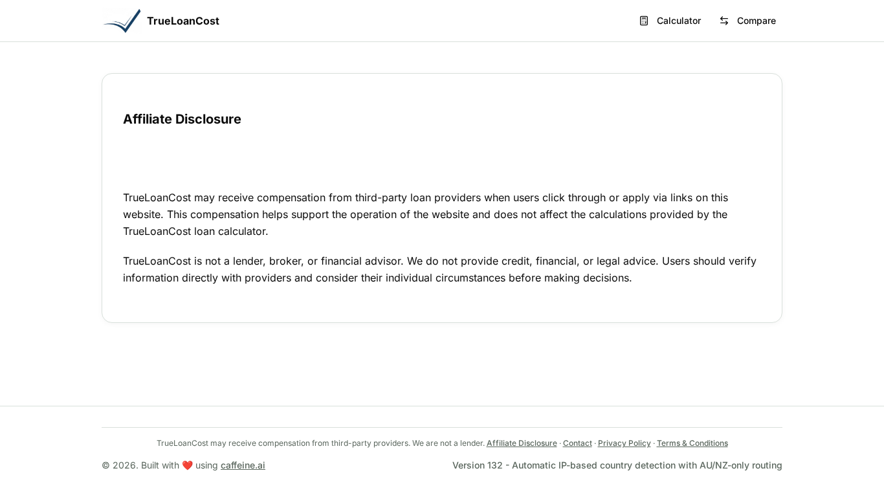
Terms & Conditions (692, 443)
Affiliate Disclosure (522, 443)
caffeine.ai (243, 464)
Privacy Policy (624, 443)
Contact (577, 443)
